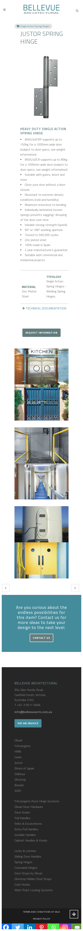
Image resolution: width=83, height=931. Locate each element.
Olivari (18, 740)
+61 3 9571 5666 (28, 705)
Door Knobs (22, 812)
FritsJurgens (22, 746)
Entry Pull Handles (26, 829)
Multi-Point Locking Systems (33, 890)
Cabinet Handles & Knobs (30, 840)
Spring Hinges (23, 862)
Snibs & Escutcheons (28, 823)
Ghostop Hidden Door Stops (33, 879)
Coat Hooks (22, 884)
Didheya (19, 774)
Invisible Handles (25, 835)
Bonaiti (19, 785)
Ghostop (20, 779)
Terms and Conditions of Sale (41, 911)
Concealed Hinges (25, 867)
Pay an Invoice (28, 723)
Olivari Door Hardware (28, 807)
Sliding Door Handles (27, 856)
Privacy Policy (41, 918)
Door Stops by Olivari (28, 873)
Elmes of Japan (24, 768)
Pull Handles (22, 818)
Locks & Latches (25, 851)
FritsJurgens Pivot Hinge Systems (36, 801)
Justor (18, 763)
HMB (17, 751)
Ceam (18, 757)
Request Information (41, 333)
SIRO (17, 791)
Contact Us (41, 638)
